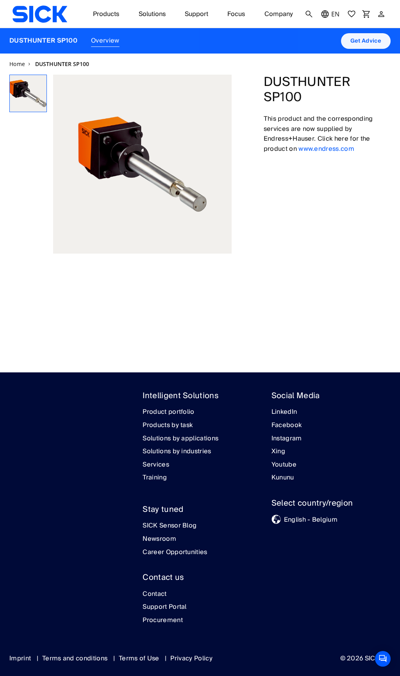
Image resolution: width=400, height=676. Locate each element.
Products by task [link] (168, 425)
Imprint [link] (21, 658)
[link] (39, 14)
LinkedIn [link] (284, 412)
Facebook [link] (286, 425)
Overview (105, 40)
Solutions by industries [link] (177, 452)
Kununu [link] (282, 478)
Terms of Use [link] (140, 658)
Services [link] (156, 465)
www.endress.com (326, 148)
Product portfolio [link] (168, 412)
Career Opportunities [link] (175, 552)
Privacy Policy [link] (191, 658)
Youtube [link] (283, 465)
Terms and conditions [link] (75, 658)
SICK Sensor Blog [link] (169, 526)
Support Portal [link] (164, 607)
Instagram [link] (286, 439)
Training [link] (155, 478)
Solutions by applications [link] (180, 439)
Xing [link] (278, 452)
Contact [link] (154, 594)
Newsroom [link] (159, 539)
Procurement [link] (163, 620)
